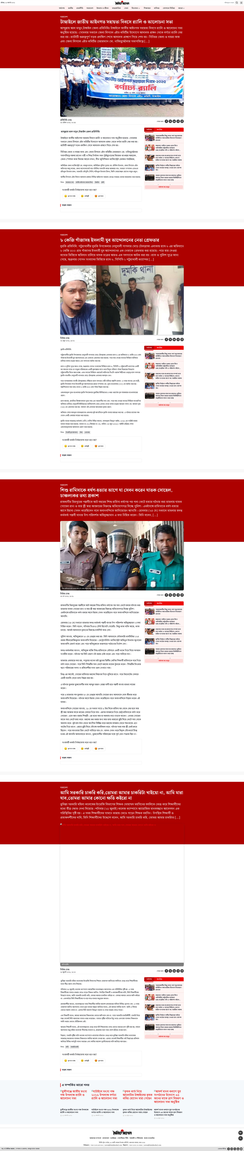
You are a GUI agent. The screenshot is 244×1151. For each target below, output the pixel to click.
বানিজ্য (156, 8)
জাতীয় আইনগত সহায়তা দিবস (84, 182)
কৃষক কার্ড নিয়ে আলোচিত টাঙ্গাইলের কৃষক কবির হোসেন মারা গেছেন (137, 1111)
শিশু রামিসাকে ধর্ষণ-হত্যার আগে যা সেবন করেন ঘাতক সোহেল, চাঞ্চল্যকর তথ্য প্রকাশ (116, 493)
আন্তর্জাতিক (116, 8)
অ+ (240, 1132)
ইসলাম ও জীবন (103, 8)
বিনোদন (135, 8)
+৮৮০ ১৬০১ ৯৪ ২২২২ (96, 1145)
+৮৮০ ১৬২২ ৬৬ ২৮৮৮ (135, 1145)
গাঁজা (81, 432)
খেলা (126, 8)
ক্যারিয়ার (113, 1138)
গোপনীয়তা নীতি (122, 1138)
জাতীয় (70, 8)
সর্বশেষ (62, 8)
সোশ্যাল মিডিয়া (169, 8)
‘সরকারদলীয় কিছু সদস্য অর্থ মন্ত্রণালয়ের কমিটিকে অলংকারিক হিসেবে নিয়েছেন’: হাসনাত (169, 138)
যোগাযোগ (105, 1138)
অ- (241, 1138)
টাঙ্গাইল (97, 182)
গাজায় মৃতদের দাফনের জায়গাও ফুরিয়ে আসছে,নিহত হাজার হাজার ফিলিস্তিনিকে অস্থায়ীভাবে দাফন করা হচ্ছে (168, 177)
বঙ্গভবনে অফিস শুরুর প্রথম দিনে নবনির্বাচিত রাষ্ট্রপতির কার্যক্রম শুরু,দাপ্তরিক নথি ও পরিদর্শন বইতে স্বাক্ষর (167, 148)
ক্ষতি (67, 1047)
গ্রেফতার (87, 432)
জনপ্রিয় (159, 129)
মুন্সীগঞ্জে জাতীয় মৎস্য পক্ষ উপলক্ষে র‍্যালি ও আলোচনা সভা (74, 1111)
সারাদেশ (90, 8)
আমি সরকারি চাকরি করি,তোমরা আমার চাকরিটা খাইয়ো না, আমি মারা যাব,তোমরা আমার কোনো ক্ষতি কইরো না (121, 795)
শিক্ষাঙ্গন (147, 8)
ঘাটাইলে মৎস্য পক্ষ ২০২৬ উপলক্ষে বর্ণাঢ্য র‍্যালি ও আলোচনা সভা (105, 1111)
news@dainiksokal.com (113, 1145)
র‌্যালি (102, 182)
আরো (180, 8)
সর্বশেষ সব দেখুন (164, 187)
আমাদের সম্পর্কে (95, 1138)
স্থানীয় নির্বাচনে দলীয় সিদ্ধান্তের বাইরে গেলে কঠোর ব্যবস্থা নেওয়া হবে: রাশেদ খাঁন (168, 168)
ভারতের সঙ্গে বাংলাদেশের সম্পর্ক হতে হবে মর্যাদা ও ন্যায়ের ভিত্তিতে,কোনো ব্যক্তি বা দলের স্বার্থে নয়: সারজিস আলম (169, 158)
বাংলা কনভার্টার (149, 1138)
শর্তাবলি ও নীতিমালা (136, 1138)
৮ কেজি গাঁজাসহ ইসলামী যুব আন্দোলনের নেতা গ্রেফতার (109, 240)
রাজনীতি (79, 8)
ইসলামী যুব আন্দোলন (71, 432)
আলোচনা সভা (70, 182)
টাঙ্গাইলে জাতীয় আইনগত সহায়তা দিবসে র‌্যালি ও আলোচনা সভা (116, 22)
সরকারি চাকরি (74, 1047)
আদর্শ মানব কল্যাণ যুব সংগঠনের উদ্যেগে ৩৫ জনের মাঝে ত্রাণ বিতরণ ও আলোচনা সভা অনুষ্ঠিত (168, 1112)
